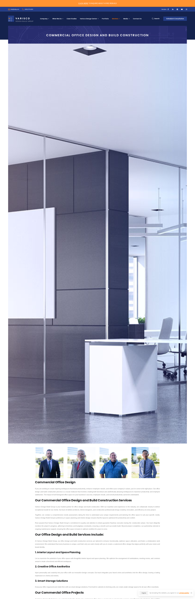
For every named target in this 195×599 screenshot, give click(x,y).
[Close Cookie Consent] (191, 593)
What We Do (57, 19)
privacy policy (184, 593)
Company (43, 19)
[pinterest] (177, 9)
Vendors (163, 9)
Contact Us (137, 19)
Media (125, 19)
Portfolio (105, 19)
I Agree (144, 593)
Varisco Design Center (88, 19)
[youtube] (182, 9)
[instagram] (186, 9)
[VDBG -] (20, 19)
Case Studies (72, 19)
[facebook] (168, 9)
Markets (115, 19)
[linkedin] (172, 9)
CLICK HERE (83, 3)
